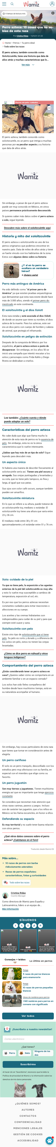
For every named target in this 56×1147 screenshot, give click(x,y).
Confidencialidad (28, 1122)
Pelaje (25, 970)
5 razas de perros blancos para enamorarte (36, 976)
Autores (28, 1109)
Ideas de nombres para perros (36, 997)
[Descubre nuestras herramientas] (50, 1141)
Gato (27, 1053)
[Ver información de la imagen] (53, 13)
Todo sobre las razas (14, 46)
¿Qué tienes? (28, 1047)
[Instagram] (28, 925)
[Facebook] (15, 925)
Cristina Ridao (22, 36)
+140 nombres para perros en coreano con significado (38, 1003)
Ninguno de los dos (42, 1053)
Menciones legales (28, 1128)
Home (8, 43)
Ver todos (28, 1016)
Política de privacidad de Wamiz (16, 1076)
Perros (16, 43)
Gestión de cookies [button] (28, 1134)
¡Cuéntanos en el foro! (25, 840)
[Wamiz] (33, 4)
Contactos (28, 1115)
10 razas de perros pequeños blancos (38, 989)
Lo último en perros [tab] (41, 960)
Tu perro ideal (28, 43)
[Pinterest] (40, 925)
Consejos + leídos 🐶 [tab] (15, 961)
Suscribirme (28, 1064)
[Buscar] (12, 4)
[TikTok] (34, 925)
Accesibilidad (28, 1140)
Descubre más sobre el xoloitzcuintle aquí (27, 227)
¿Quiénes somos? (28, 1103)
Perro (12, 1053)
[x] (21, 925)
